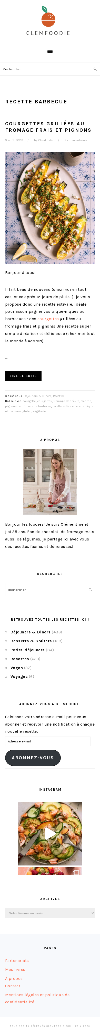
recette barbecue (39, 406)
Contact (13, 985)
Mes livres (15, 969)
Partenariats (17, 960)
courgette (29, 401)
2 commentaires (76, 140)
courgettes (48, 318)
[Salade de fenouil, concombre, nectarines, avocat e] (50, 833)
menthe (86, 401)
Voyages (19, 676)
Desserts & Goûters (31, 641)
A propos (14, 978)
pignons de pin (16, 406)
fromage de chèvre (66, 401)
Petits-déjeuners (28, 649)
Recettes (59, 396)
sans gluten (23, 411)
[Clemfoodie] (50, 39)
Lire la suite (23, 376)
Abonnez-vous (33, 758)
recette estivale (63, 406)
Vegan (17, 667)
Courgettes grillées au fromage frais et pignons (48, 127)
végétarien (40, 411)
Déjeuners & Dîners (38, 396)
